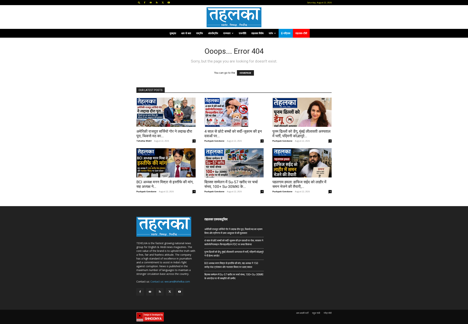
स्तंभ (271, 33)
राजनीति (242, 33)
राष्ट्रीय (199, 33)
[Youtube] (168, 2)
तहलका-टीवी (301, 33)
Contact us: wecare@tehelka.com (170, 281)
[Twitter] (162, 2)
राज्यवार (227, 33)
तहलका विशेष (257, 33)
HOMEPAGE (245, 73)
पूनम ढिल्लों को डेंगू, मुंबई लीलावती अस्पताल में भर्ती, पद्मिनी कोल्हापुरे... (301, 133)
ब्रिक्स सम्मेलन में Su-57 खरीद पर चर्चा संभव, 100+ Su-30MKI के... (231, 184)
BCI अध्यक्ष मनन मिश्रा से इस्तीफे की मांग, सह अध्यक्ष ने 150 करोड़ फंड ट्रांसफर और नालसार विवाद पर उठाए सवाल (231, 265)
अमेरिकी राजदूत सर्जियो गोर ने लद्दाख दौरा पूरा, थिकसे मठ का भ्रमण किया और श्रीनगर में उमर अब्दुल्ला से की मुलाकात (233, 231)
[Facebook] (144, 2)
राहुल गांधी (316, 312)
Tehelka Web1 (144, 140)
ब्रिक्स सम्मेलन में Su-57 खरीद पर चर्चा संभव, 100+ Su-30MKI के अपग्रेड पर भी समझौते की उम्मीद (233, 276)
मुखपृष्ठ (173, 33)
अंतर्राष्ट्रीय (213, 33)
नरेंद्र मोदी (328, 312)
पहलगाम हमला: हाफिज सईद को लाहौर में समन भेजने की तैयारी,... (299, 184)
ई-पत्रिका (285, 33)
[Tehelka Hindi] (234, 17)
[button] (139, 2)
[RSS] (156, 2)
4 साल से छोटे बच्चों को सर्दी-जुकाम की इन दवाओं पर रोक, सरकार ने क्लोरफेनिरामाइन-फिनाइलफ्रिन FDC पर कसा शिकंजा (233, 242)
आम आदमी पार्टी (302, 312)
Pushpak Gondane (214, 140)
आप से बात (186, 33)
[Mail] (150, 2)
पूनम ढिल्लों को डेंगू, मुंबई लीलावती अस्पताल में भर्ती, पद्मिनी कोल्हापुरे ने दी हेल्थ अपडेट (234, 253)
